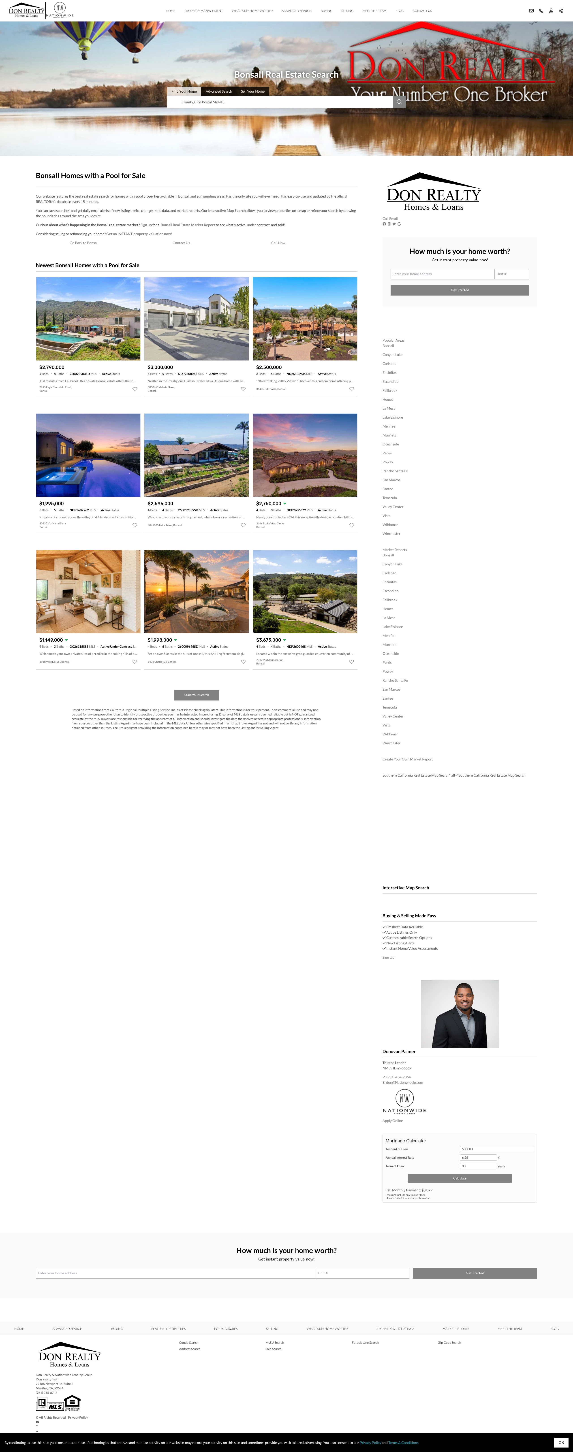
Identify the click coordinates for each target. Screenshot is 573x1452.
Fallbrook (390, 390)
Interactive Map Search (227, 210)
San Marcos (391, 480)
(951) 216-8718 (46, 1393)
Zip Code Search (449, 1342)
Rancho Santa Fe (395, 471)
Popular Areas (393, 340)
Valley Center (393, 507)
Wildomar (390, 524)
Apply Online (393, 1120)
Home (170, 11)
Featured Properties (168, 1329)
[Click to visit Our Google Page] (400, 224)
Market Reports (395, 549)
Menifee (389, 426)
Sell (253, 91)
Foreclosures (225, 1329)
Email (393, 218)
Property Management (203, 11)
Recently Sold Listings (395, 1329)
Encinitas (390, 372)
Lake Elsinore (393, 417)
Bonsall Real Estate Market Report (188, 225)
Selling (347, 11)
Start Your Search (196, 695)
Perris (387, 453)
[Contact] (37, 1422)
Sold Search (273, 1349)
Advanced (219, 91)
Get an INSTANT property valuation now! (139, 234)
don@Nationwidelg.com (404, 1082)
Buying (326, 11)
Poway (388, 462)
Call (386, 218)
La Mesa (389, 408)
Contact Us (422, 11)
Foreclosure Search (365, 1342)
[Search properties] (399, 102)
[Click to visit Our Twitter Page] (394, 224)
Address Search (190, 1349)
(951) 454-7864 (398, 1077)
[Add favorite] (135, 389)
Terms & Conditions (403, 1442)
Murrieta (389, 435)
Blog (400, 11)
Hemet (388, 399)
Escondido (391, 381)
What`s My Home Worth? (252, 11)
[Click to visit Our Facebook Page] (385, 224)
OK (561, 1442)
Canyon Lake (392, 354)
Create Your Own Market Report (408, 759)
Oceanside (391, 444)
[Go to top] (37, 1426)
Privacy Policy (78, 1417)
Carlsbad (389, 363)
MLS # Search (274, 1342)
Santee (388, 489)
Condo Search (189, 1342)
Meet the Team (374, 11)
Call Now (278, 243)
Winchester (391, 533)
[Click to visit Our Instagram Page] (390, 224)
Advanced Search (297, 11)
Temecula (390, 498)
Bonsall (388, 345)
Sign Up (388, 957)
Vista (387, 515)
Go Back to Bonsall (84, 243)
